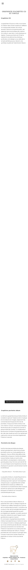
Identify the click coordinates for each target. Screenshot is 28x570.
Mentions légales (19, 564)
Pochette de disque (8, 443)
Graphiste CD (6, 18)
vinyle (14, 452)
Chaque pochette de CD (13, 35)
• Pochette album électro (9, 496)
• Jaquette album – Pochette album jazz (13, 471)
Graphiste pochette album (10, 410)
